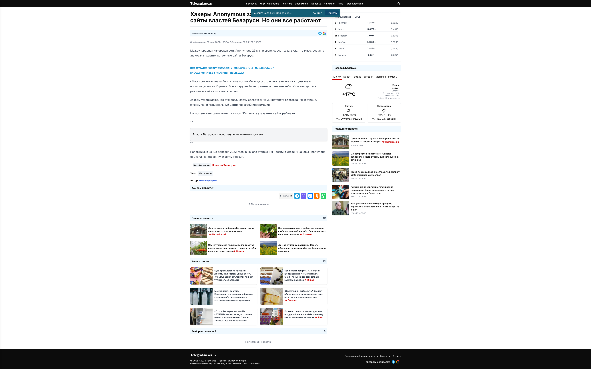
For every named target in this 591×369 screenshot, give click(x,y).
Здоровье (315, 3)
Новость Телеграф (224, 165)
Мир (262, 3)
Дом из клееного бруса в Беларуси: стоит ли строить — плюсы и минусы (231, 231)
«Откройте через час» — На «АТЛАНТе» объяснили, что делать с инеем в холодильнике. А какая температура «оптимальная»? (234, 317)
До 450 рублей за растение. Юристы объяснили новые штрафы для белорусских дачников (302, 248)
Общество (273, 3)
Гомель (392, 76)
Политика (286, 3)
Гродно (357, 76)
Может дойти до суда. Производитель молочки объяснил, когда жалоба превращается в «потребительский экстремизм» (233, 297)
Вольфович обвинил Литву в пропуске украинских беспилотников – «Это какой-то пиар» (375, 206)
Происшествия (354, 3)
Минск (337, 76)
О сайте (396, 356)
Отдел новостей (208, 180)
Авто (340, 3)
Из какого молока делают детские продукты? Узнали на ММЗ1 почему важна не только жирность (303, 314)
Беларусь (251, 3)
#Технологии (205, 173)
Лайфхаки (329, 3)
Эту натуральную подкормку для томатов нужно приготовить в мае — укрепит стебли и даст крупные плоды (232, 248)
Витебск (368, 76)
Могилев (381, 76)
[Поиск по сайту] (399, 4)
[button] (320, 33)
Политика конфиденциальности (361, 356)
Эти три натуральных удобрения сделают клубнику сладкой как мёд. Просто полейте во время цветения (302, 231)
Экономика (301, 3)
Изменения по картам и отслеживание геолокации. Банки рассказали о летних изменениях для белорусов (372, 190)
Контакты (385, 356)
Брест (346, 76)
